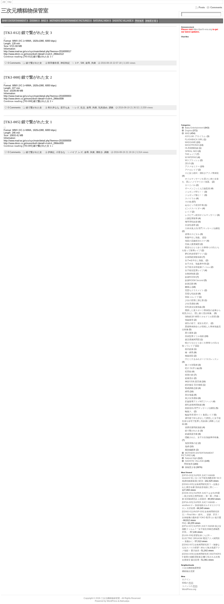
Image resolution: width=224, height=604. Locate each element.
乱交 (82, 107)
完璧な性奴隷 (191, 293)
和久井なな (53, 107)
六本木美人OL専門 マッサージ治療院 (202, 228)
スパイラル (190, 198)
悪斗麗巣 (189, 333)
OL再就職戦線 (191, 148)
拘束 (93, 63)
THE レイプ (190, 154)
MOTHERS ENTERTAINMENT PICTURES (70, 20)
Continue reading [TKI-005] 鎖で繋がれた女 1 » (28, 146)
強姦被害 (189, 320)
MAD (43, 20)
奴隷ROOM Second (194, 280)
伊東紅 (51, 152)
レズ (77, 107)
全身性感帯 (190, 225)
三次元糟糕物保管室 (24, 11)
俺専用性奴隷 (191, 222)
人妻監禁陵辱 (191, 218)
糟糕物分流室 (188, 571)
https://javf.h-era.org (202, 29)
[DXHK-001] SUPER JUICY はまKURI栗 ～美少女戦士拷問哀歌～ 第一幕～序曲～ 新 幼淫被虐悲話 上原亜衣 (201, 496)
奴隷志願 (189, 283)
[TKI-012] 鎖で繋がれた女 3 (28, 33)
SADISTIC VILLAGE (122, 20)
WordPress (112, 601)
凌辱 (87, 63)
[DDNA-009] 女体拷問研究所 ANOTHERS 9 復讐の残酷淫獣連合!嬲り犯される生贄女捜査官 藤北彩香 (201, 557)
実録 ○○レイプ (191, 297)
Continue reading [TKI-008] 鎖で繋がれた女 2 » (28, 101)
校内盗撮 (189, 349)
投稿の (187, 583)
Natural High (101, 20)
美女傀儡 (189, 395)
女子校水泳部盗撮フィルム (197, 267)
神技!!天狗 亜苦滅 (193, 381)
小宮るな (60, 152)
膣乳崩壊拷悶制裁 (193, 405)
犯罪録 (188, 371)
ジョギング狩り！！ (194, 192)
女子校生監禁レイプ (194, 270)
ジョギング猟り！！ (194, 195)
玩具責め (102, 107)
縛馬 (187, 391)
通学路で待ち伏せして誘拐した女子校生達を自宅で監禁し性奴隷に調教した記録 (201, 421)
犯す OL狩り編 (192, 368)
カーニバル (190, 185)
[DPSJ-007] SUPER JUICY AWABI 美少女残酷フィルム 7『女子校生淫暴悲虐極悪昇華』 (201, 529)
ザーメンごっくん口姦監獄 (197, 188)
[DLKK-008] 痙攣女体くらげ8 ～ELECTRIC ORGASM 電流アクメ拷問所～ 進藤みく (201, 538)
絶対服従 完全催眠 (193, 385)
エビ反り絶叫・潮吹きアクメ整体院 (202, 173)
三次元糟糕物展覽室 (191, 568)
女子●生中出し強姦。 (195, 260)
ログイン (186, 579)
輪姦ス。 (189, 411)
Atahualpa (124, 601)
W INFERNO (191, 157)
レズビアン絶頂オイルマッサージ (200, 215)
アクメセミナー (192, 166)
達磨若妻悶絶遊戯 (193, 427)
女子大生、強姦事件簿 (195, 264)
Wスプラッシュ (192, 160)
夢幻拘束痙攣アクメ (194, 254)
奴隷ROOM (190, 277)
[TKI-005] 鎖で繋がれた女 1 (28, 122)
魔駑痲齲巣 (190, 450)
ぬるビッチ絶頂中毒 (194, 205)
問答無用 (139, 21)
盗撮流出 (189, 378)
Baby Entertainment (14, 20)
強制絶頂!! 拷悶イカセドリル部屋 (200, 316)
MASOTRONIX (192, 145)
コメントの (189, 586)
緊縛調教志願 (191, 388)
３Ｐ (77, 63)
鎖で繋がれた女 (34, 63)
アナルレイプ (191, 170)
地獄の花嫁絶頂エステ (195, 241)
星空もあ (65, 107)
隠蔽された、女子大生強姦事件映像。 (203, 437)
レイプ (188, 212)
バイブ (73, 152)
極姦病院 (189, 356)
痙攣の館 (189, 375)
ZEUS (188, 163)
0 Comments (14, 63)
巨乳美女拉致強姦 (193, 307)
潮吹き (99, 152)
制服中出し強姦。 (193, 237)
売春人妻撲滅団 (192, 244)
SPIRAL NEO (191, 151)
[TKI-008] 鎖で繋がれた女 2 (28, 77)
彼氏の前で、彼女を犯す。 (197, 323)
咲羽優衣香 (53, 63)
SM (82, 63)
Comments (216, 7)
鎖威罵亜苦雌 (191, 434)
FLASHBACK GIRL (194, 139)
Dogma (34, 20)
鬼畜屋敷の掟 (191, 443)
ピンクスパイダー (193, 208)
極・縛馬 (189, 352)
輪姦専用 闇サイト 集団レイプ (199, 415)
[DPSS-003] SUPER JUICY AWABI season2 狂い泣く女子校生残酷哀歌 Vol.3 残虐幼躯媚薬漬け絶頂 (201, 478)
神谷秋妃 (65, 63)
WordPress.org (189, 589)
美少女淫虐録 (191, 398)
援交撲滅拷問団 (192, 339)
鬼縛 (187, 446)
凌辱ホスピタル (192, 234)
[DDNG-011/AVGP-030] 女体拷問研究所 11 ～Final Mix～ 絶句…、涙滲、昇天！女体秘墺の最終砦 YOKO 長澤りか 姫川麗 (201, 514)
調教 (111, 107)
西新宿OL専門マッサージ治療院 (200, 408)
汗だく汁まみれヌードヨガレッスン (202, 359)
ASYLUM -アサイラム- (195, 136)
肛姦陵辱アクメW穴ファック (198, 401)
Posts (202, 7)
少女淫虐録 (190, 303)
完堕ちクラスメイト (194, 290)
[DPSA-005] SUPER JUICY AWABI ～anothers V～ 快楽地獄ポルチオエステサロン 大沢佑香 (201, 505)
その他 (188, 202)
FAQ (184, 523)
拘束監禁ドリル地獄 (194, 336)
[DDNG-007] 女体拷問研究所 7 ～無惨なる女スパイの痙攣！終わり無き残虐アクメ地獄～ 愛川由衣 (201, 547)
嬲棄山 (188, 287)
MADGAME (190, 142)
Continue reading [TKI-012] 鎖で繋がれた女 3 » (28, 56)
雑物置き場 (150, 21)
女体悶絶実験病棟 (193, 257)
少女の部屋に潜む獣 (194, 300)
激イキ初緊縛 (191, 365)
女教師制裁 (190, 274)
